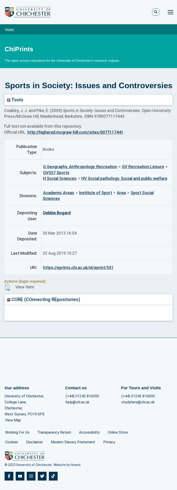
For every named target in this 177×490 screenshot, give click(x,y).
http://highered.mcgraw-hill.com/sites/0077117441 (75, 132)
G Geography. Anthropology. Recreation (80, 166)
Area (121, 192)
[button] (7, 287)
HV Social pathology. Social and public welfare (124, 178)
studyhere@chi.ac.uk (138, 402)
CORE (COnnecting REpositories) (45, 299)
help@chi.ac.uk (77, 402)
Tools (16, 100)
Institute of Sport (95, 192)
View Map (13, 420)
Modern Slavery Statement (73, 442)
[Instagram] (31, 476)
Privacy (109, 442)
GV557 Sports (56, 172)
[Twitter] (42, 476)
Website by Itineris (67, 465)
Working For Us (17, 432)
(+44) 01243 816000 (82, 396)
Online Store (118, 432)
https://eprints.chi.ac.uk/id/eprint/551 (78, 267)
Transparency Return (54, 432)
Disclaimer (34, 442)
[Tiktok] (53, 476)
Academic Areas (58, 192)
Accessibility (89, 432)
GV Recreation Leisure (143, 166)
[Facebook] (9, 476)
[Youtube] (20, 476)
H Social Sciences (60, 178)
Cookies (11, 442)
